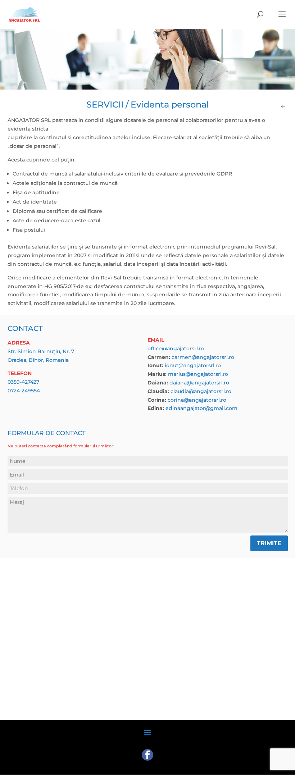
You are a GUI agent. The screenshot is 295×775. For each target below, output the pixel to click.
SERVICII (104, 104)
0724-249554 (24, 390)
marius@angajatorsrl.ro (198, 374)
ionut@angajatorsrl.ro (193, 365)
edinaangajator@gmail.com (201, 408)
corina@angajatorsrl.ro (197, 400)
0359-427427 (23, 382)
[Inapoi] (284, 108)
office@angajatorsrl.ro (176, 348)
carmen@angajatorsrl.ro (203, 357)
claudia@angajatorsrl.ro (201, 391)
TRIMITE (269, 543)
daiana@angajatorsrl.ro (199, 382)
